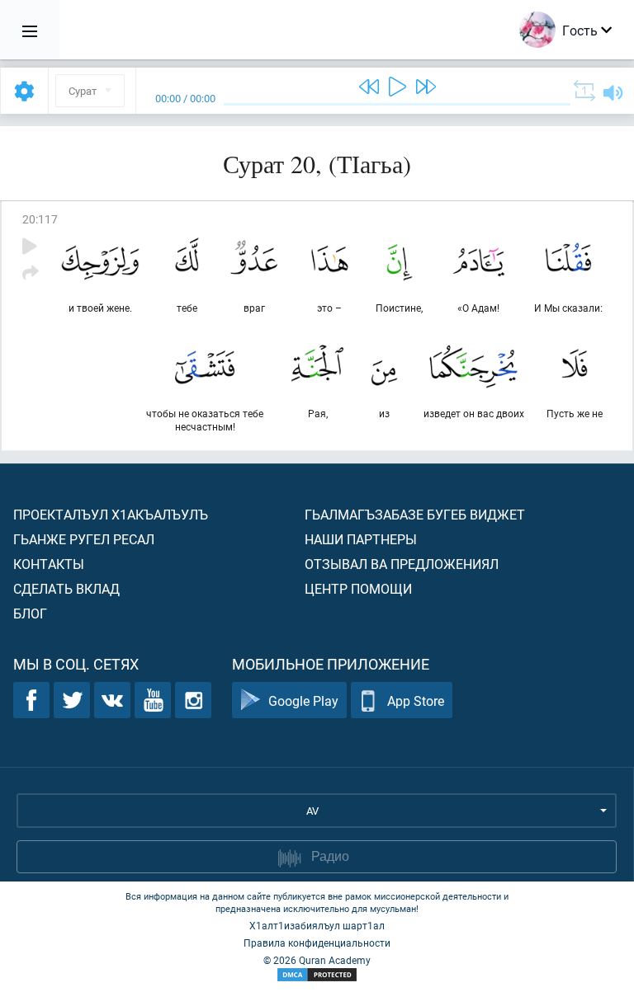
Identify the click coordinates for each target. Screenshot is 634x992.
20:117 (40, 219)
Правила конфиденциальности (317, 942)
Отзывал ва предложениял (402, 563)
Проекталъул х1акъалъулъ (110, 514)
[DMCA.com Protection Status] (317, 975)
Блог (30, 613)
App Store (415, 700)
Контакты (48, 563)
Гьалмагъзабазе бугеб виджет (415, 514)
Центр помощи (358, 588)
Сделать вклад (66, 588)
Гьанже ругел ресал (83, 539)
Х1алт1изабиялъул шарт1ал (317, 925)
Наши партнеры (361, 539)
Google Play (303, 700)
